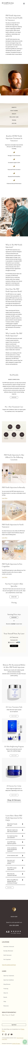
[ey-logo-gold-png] (14, 908)
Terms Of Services (20, 1037)
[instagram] (6, 1034)
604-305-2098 (14, 925)
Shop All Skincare (14, 800)
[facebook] (3, 1034)
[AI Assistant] (25, 1042)
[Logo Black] (8, 2)
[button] (15, 824)
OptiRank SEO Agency (16, 1043)
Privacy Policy (4, 1039)
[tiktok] (8, 1034)
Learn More (4, 498)
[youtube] (11, 1034)
